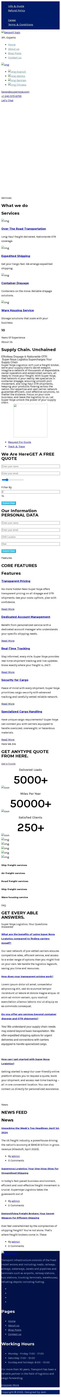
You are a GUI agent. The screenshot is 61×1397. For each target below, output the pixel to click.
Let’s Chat (7, 100)
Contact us (14, 57)
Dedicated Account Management (25, 617)
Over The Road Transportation (23, 228)
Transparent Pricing (15, 581)
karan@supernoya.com (15, 91)
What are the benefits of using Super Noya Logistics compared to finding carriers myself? (28, 938)
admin (16, 1156)
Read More (7, 609)
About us (13, 49)
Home (11, 44)
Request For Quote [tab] (19, 442)
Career (12, 20)
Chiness (21, 84)
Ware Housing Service (17, 310)
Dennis (20, 76)
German (21, 80)
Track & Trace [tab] (16, 446)
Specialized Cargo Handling (21, 711)
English (21, 71)
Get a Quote (8, 763)
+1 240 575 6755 (11, 96)
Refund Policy (16, 10)
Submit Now (9, 503)
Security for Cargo (14, 680)
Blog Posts (14, 53)
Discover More (10, 1385)
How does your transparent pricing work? (27, 976)
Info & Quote (16, 6)
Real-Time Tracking (15, 648)
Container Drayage (15, 283)
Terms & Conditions (20, 24)
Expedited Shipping (15, 256)
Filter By (6, 487)
